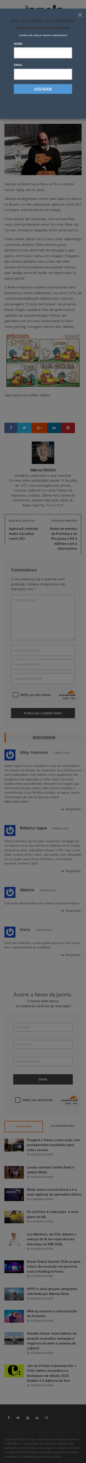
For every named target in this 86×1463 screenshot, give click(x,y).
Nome (18, 44)
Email (18, 65)
